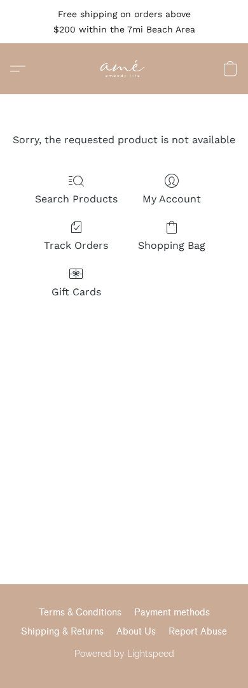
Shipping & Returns (62, 631)
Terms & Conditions (80, 612)
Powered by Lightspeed (124, 654)
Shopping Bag (171, 245)
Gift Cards (76, 292)
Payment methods (172, 612)
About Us (136, 631)
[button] (124, 68)
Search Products (76, 199)
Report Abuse (198, 631)
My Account (171, 199)
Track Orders (76, 245)
